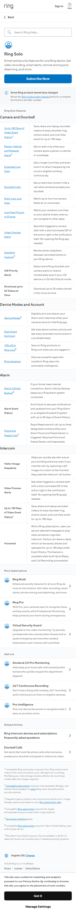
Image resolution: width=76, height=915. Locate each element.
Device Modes (12, 318)
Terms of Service (32, 868)
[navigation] (38, 29)
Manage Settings (38, 907)
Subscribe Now (38, 79)
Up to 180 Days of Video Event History (14, 133)
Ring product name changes (35, 96)
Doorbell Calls (12, 187)
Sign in (59, 6)
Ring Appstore (12, 361)
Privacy (7, 868)
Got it (38, 896)
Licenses (18, 868)
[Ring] (8, 6)
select (33, 789)
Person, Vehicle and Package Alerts (13, 151)
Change (30, 855)
